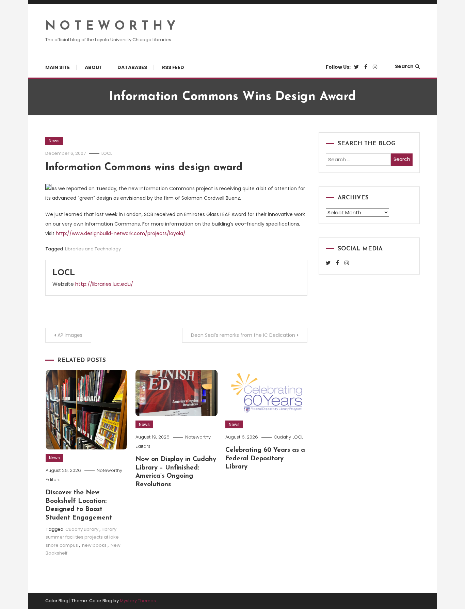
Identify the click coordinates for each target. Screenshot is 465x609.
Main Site (57, 67)
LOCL (106, 153)
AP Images (70, 335)
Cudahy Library (81, 529)
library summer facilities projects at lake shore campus (82, 537)
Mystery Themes (138, 600)
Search (404, 66)
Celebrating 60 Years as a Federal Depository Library (265, 458)
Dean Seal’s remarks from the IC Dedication (243, 335)
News (54, 141)
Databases (132, 67)
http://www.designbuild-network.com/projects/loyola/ (121, 233)
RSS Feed (173, 67)
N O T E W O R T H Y (110, 26)
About (93, 67)
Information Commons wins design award (143, 167)
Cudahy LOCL (288, 437)
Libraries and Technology (93, 249)
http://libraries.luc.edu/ (104, 283)
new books (94, 545)
